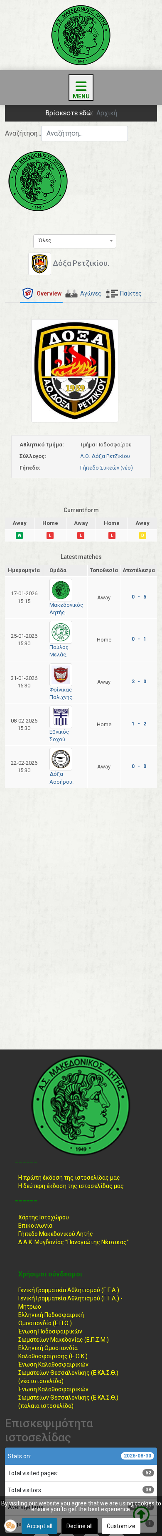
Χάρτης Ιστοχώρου (43, 1217)
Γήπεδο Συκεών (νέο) (106, 468)
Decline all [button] (79, 1526)
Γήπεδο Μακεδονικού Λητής (55, 1234)
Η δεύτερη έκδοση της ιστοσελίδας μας (71, 1186)
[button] (10, 1525)
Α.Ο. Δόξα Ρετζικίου (105, 456)
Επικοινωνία (35, 1225)
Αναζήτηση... (23, 133)
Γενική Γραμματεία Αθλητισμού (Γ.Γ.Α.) (68, 1290)
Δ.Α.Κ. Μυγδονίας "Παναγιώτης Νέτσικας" (73, 1242)
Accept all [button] (39, 1526)
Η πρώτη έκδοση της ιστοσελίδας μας (69, 1177)
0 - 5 (139, 597)
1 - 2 (139, 724)
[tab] (41, 294)
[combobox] (84, 133)
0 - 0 (139, 766)
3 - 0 (139, 682)
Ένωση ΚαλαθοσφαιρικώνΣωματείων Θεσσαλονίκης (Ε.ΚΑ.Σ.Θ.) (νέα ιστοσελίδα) (68, 1372)
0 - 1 (139, 639)
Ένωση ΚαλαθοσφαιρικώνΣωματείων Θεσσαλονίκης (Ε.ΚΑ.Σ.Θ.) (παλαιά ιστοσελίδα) (68, 1397)
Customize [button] (121, 1526)
